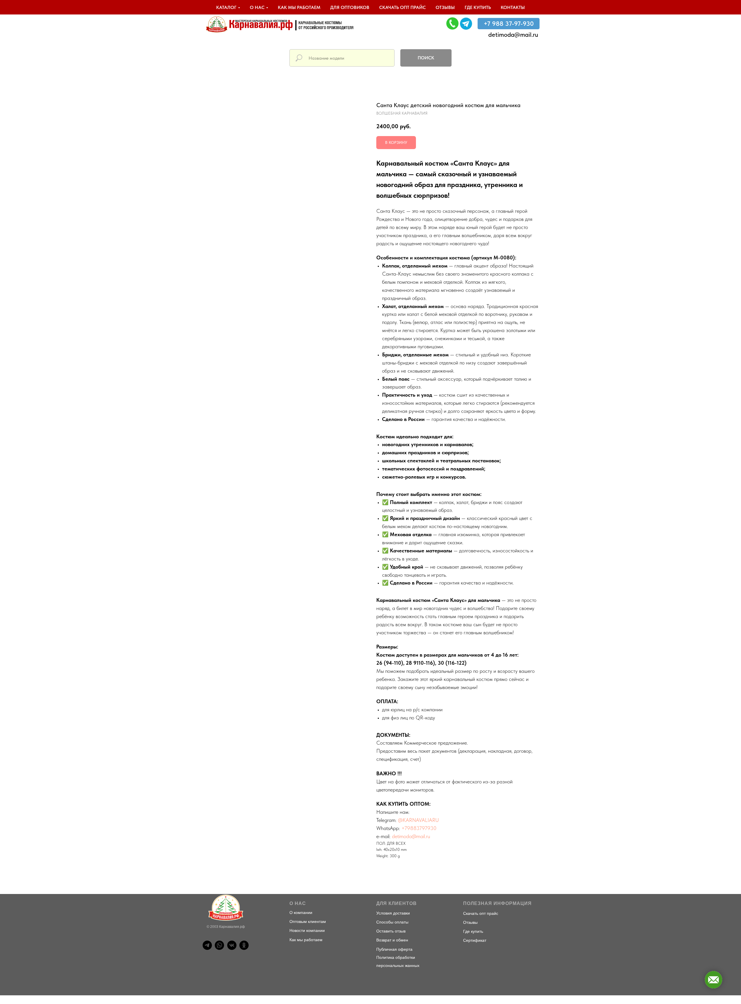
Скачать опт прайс (402, 7)
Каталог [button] (226, 7)
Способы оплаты (392, 922)
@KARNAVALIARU (418, 820)
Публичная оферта (394, 949)
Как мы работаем (299, 7)
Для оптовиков (349, 7)
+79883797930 (418, 828)
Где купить (478, 7)
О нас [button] (257, 7)
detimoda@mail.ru (513, 34)
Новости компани (305, 930)
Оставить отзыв (391, 931)
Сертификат (474, 940)
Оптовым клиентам (307, 921)
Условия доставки (393, 913)
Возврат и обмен (392, 940)
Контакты (513, 7)
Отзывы (445, 7)
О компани (299, 912)
